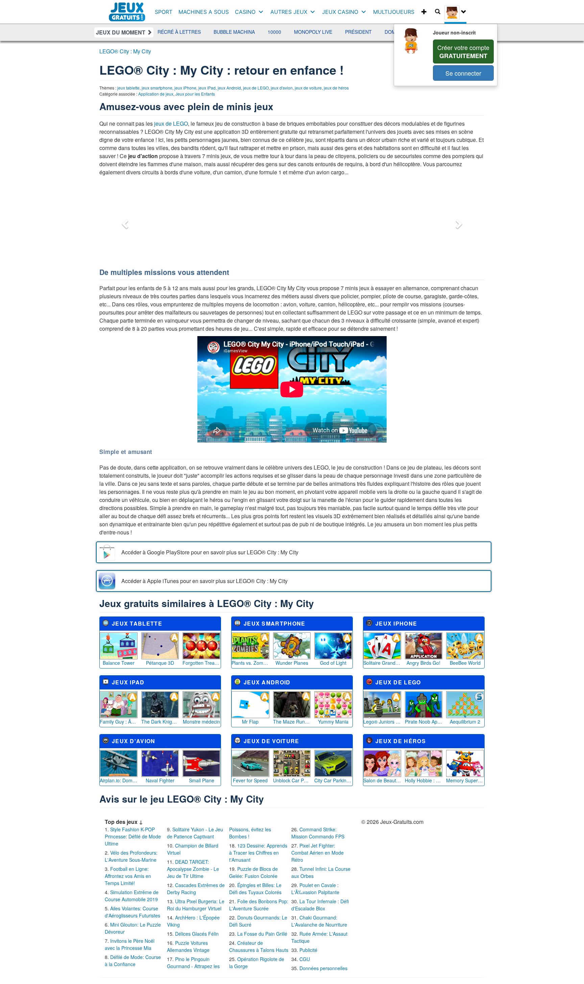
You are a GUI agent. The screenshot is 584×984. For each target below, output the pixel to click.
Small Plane (201, 780)
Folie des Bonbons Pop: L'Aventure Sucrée (258, 905)
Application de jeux (155, 94)
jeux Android (229, 88)
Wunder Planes (291, 662)
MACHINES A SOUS (203, 11)
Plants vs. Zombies (250, 662)
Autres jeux (288, 11)
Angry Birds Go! (423, 662)
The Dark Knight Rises (160, 721)
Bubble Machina (203, 31)
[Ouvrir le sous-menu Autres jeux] (314, 12)
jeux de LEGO (256, 88)
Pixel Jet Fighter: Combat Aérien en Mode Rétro (317, 852)
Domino (363, 31)
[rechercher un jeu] (437, 12)
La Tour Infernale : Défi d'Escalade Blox (320, 905)
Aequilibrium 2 (465, 721)
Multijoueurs (393, 11)
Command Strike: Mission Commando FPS (317, 833)
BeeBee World (465, 662)
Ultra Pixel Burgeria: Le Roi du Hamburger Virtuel (195, 905)
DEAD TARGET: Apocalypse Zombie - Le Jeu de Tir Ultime (193, 868)
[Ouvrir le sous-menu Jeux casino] (365, 12)
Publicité (308, 950)
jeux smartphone (157, 88)
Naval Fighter (160, 780)
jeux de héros (336, 88)
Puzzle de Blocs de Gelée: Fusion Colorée (253, 872)
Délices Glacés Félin (197, 933)
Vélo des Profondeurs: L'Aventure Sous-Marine (131, 856)
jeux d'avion (282, 88)
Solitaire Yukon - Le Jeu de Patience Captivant (195, 833)
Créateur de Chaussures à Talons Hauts (258, 946)
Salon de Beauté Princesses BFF (382, 780)
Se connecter (463, 73)
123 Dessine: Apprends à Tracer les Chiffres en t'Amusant (258, 852)
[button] (124, 222)
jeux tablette (128, 88)
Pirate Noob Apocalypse (424, 721)
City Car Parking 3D (333, 780)
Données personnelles (323, 968)
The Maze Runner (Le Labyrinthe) (292, 721)
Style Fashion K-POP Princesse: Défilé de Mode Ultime (133, 836)
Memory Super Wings (465, 780)
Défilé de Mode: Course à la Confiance (133, 960)
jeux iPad (207, 88)
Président (327, 31)
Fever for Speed (250, 780)
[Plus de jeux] (424, 12)
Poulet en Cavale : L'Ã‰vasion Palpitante (315, 888)
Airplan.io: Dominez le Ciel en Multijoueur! (119, 780)
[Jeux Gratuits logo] (127, 8)
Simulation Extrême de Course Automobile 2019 (132, 896)
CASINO (245, 11)
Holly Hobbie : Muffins (424, 780)
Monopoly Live (282, 31)
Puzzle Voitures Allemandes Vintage (188, 946)
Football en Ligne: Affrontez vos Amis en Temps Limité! (128, 875)
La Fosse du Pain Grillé (262, 933)
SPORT (163, 11)
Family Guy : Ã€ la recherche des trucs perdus (119, 721)
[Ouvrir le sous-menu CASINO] (262, 12)
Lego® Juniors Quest (382, 721)
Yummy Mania (333, 721)
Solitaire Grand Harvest (382, 662)
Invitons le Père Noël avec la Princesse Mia (129, 944)
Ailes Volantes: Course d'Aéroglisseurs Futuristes (132, 912)
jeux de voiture (308, 88)
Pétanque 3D (160, 662)
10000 (243, 31)
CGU (304, 959)
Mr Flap (250, 721)
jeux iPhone (185, 88)
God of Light (333, 662)
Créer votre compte (463, 51)
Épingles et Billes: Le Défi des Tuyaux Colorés (255, 888)
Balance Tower (119, 662)
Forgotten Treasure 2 (201, 662)
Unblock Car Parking (292, 780)
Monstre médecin (201, 721)
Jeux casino (340, 11)
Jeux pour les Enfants (195, 94)
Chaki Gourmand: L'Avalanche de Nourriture (319, 921)
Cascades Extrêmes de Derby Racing (196, 888)
